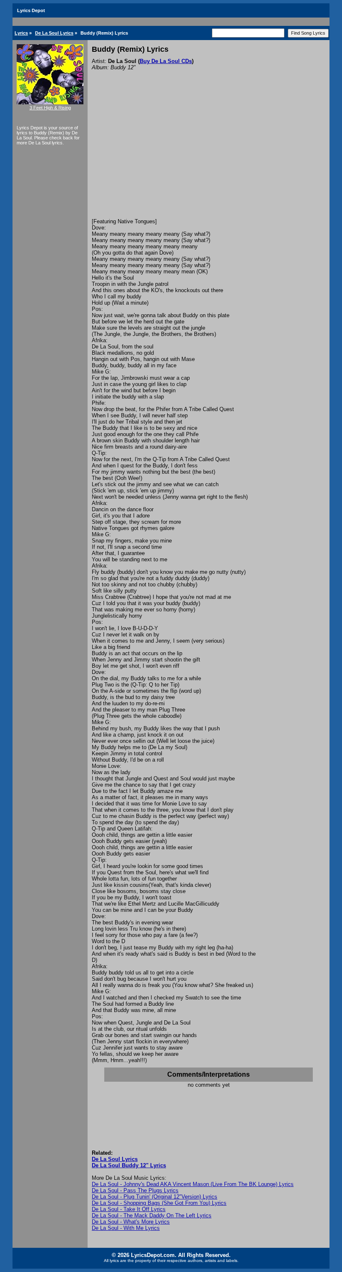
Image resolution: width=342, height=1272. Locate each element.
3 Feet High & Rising (50, 107)
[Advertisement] (208, 155)
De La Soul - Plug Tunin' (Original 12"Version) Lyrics (154, 1197)
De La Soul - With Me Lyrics (126, 1228)
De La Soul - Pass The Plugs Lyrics (135, 1190)
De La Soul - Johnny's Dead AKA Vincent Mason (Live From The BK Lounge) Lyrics (193, 1184)
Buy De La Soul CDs (166, 61)
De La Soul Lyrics (54, 32)
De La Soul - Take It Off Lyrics (129, 1209)
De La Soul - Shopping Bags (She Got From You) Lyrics (159, 1203)
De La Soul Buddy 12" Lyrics (129, 1165)
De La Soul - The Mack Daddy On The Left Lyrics (151, 1215)
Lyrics (21, 32)
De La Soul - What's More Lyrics (131, 1222)
